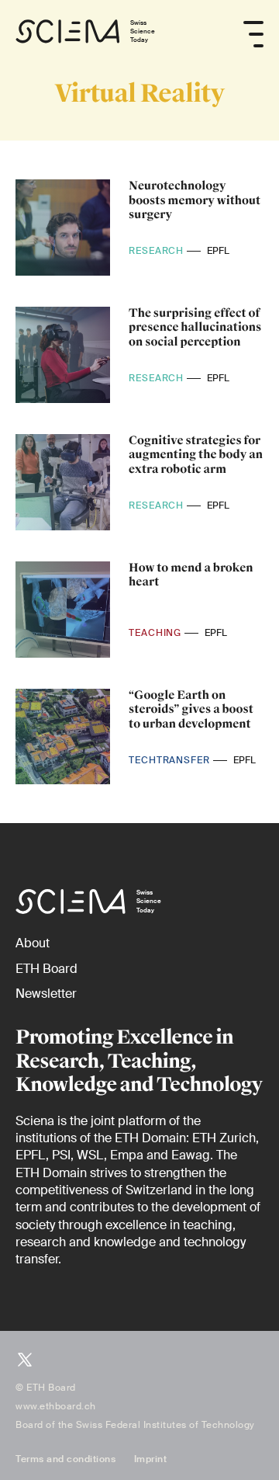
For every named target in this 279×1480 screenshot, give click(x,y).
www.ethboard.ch (56, 1406)
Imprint (150, 1459)
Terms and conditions (65, 1459)
